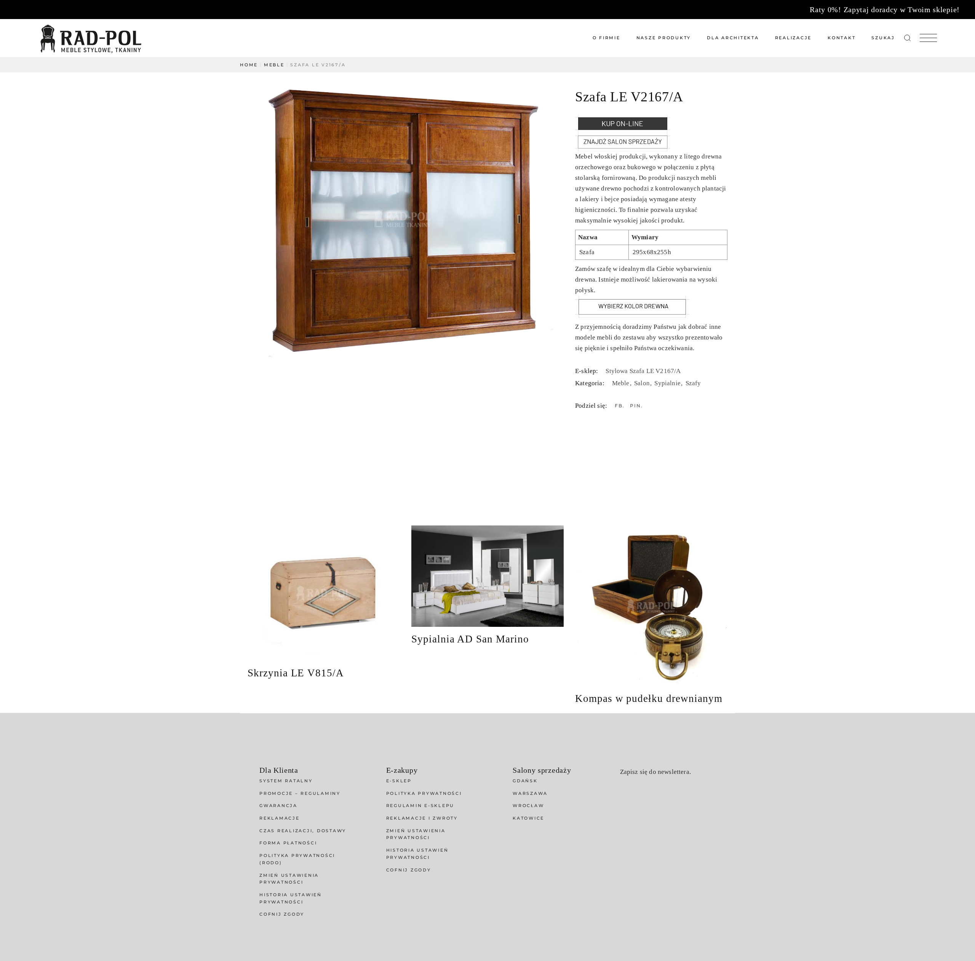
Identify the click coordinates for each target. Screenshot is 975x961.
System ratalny (286, 780)
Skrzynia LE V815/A (296, 673)
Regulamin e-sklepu (420, 805)
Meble (621, 383)
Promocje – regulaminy (299, 793)
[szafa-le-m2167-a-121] (403, 218)
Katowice (528, 818)
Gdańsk (525, 780)
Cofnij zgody (281, 914)
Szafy (693, 383)
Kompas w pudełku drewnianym (648, 698)
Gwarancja (278, 805)
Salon (642, 383)
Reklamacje (279, 818)
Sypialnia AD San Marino (470, 639)
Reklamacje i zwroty (422, 818)
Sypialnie (668, 383)
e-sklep (399, 780)
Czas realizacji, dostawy (302, 830)
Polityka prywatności (424, 793)
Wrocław (528, 805)
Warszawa (530, 793)
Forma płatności (288, 843)
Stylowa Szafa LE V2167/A (643, 371)
